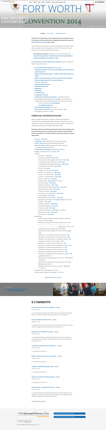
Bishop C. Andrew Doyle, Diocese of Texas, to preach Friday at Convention (53, 78)
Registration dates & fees (41, 86)
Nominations (38, 90)
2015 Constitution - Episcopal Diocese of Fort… (43, 387)
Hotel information (39, 92)
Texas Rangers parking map (46, 105)
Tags (98, 26)
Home (2, 26)
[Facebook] (96, 2)
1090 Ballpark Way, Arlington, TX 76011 (48, 58)
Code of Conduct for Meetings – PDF (44, 149)
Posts (5, 26)
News (8, 26)
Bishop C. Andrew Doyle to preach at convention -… (44, 356)
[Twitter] (97, 2)
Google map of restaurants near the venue (46, 97)
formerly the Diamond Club (41, 56)
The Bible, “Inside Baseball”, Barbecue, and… (43, 366)
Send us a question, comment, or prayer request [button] (65, 416)
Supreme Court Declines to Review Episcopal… (43, 377)
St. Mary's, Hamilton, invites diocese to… (42, 319)
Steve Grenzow (50, 33)
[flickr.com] (101, 2)
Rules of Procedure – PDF (41, 145)
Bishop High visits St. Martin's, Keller (70, 290)
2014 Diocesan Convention (40, 42)
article (45, 82)
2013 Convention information (42, 107)
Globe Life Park (54, 56)
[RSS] (104, 2)
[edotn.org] (103, 2)
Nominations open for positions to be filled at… (44, 307)
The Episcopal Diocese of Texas (59, 2)
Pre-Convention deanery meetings (43, 67)
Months (102, 26)
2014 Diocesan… (20, 26)
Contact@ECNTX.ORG (27, 421)
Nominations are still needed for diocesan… (43, 331)
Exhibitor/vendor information (42, 84)
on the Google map (55, 103)
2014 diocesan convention (55, 277)
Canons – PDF (38, 143)
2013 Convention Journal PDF (42, 109)
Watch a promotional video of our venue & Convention (49, 80)
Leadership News (13, 26)
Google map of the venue (41, 95)
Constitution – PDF (40, 141)
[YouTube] (99, 2)
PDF (42, 82)
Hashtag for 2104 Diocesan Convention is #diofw (17, 290)
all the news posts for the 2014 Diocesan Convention (48, 61)
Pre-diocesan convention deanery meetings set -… (44, 345)
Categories (92, 26)
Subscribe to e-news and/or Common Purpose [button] (65, 413)
